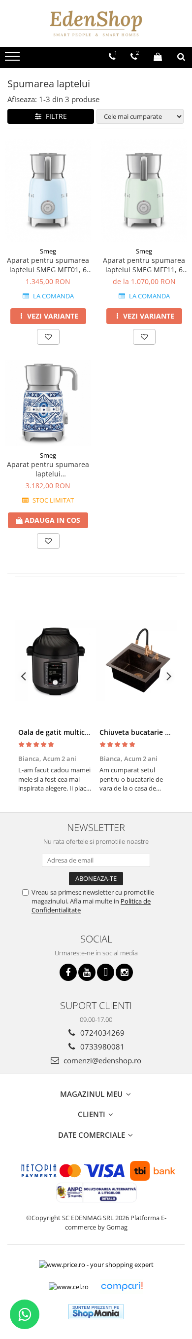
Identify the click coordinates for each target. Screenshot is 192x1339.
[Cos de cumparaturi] (158, 57)
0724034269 (101, 1033)
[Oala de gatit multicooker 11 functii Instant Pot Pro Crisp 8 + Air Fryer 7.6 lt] (55, 661)
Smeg (48, 251)
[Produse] (13, 59)
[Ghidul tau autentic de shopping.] (121, 1286)
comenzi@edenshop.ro (101, 1060)
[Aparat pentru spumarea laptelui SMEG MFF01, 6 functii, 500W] (48, 190)
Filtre (54, 116)
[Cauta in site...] (181, 57)
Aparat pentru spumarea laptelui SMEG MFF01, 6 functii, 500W (48, 264)
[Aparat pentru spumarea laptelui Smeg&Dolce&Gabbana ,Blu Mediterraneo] (48, 403)
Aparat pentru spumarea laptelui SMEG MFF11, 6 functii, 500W (144, 264)
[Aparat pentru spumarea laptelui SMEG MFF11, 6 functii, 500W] (144, 190)
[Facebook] (68, 972)
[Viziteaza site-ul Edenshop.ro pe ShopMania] (96, 1311)
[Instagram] (124, 972)
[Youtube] (87, 972)
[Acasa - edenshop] (96, 23)
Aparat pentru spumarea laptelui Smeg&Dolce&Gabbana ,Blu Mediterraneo (48, 469)
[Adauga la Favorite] (48, 337)
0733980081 (101, 1046)
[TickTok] (105, 972)
